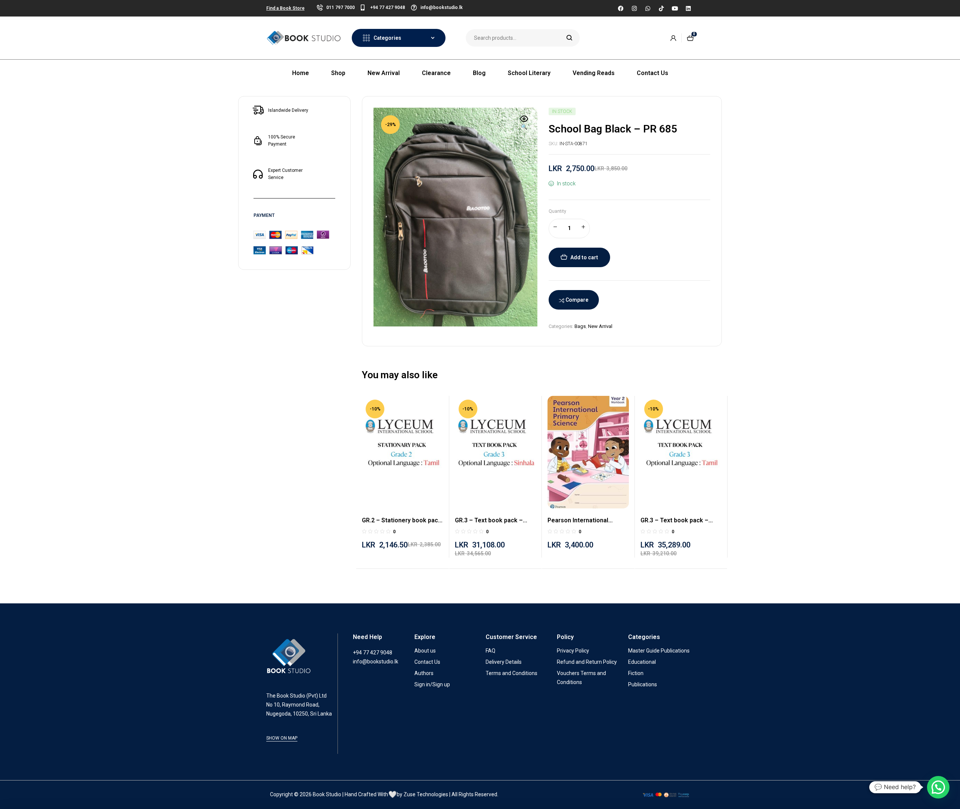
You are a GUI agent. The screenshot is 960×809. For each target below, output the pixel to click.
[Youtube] (674, 8)
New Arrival (600, 326)
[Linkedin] (688, 8)
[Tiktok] (661, 8)
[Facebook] (620, 8)
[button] (524, 123)
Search (569, 38)
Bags (580, 326)
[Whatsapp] (647, 8)
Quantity (557, 211)
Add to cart (584, 257)
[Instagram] (634, 8)
